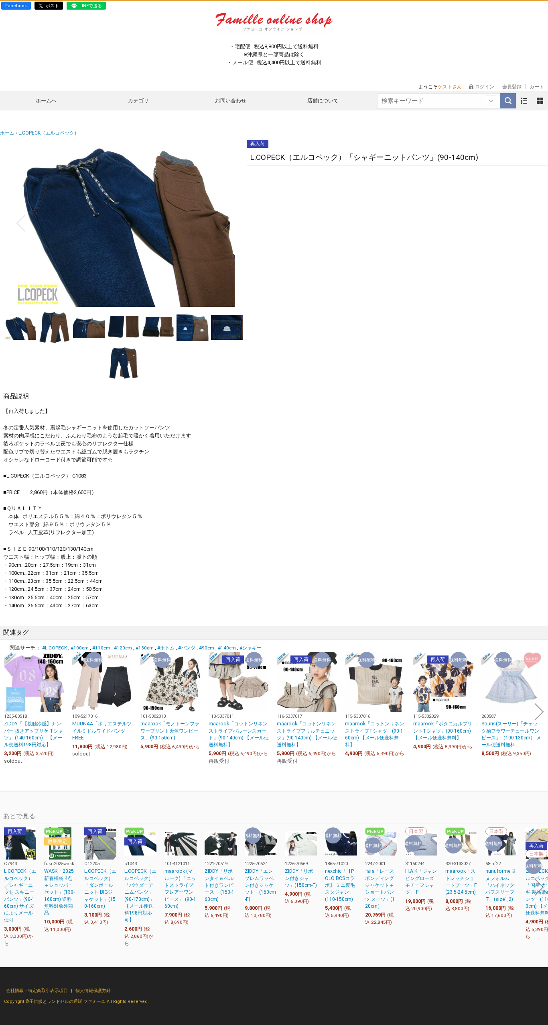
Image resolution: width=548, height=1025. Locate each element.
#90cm (206, 648)
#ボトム (166, 648)
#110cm (101, 648)
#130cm (145, 648)
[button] (21, 223)
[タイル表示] (540, 100)
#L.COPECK (54, 648)
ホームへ (46, 101)
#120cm (123, 648)
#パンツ (186, 648)
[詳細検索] (491, 101)
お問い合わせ (230, 101)
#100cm (80, 648)
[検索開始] (508, 100)
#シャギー (250, 648)
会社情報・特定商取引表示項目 (37, 990)
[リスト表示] (524, 100)
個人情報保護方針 (93, 990)
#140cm (227, 648)
